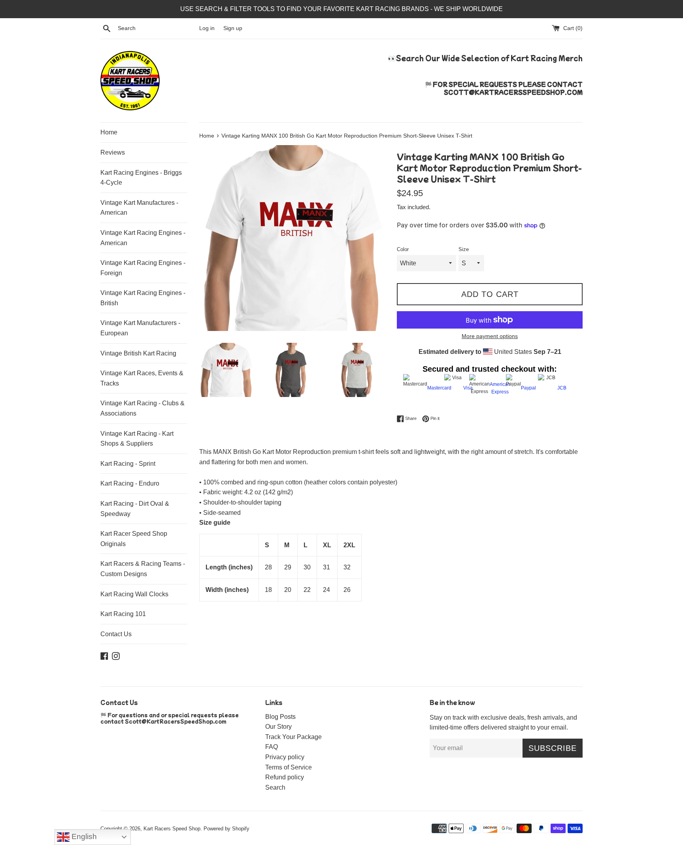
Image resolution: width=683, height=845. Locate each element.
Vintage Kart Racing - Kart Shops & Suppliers (137, 438)
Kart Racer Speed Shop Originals (133, 538)
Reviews (112, 152)
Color (403, 249)
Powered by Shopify (226, 829)
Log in (207, 28)
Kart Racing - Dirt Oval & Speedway (134, 508)
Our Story (278, 726)
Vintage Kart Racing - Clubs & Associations (142, 408)
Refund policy (284, 777)
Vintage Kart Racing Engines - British (142, 297)
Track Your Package (293, 736)
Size (463, 249)
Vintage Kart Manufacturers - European (140, 327)
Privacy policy (284, 757)
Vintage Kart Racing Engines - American (142, 237)
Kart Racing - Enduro (129, 483)
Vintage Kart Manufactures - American (139, 207)
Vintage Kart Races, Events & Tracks (141, 378)
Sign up (232, 28)
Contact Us (116, 634)
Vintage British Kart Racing (138, 353)
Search (275, 787)
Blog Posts (280, 716)
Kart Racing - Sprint (127, 463)
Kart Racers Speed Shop (171, 829)
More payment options (490, 336)
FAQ (271, 746)
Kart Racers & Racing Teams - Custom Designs (142, 568)
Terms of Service (288, 767)
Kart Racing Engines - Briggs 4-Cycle (141, 177)
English (83, 836)
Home (108, 132)
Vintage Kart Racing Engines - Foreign (142, 267)
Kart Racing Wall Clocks (134, 594)
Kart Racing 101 (123, 614)
